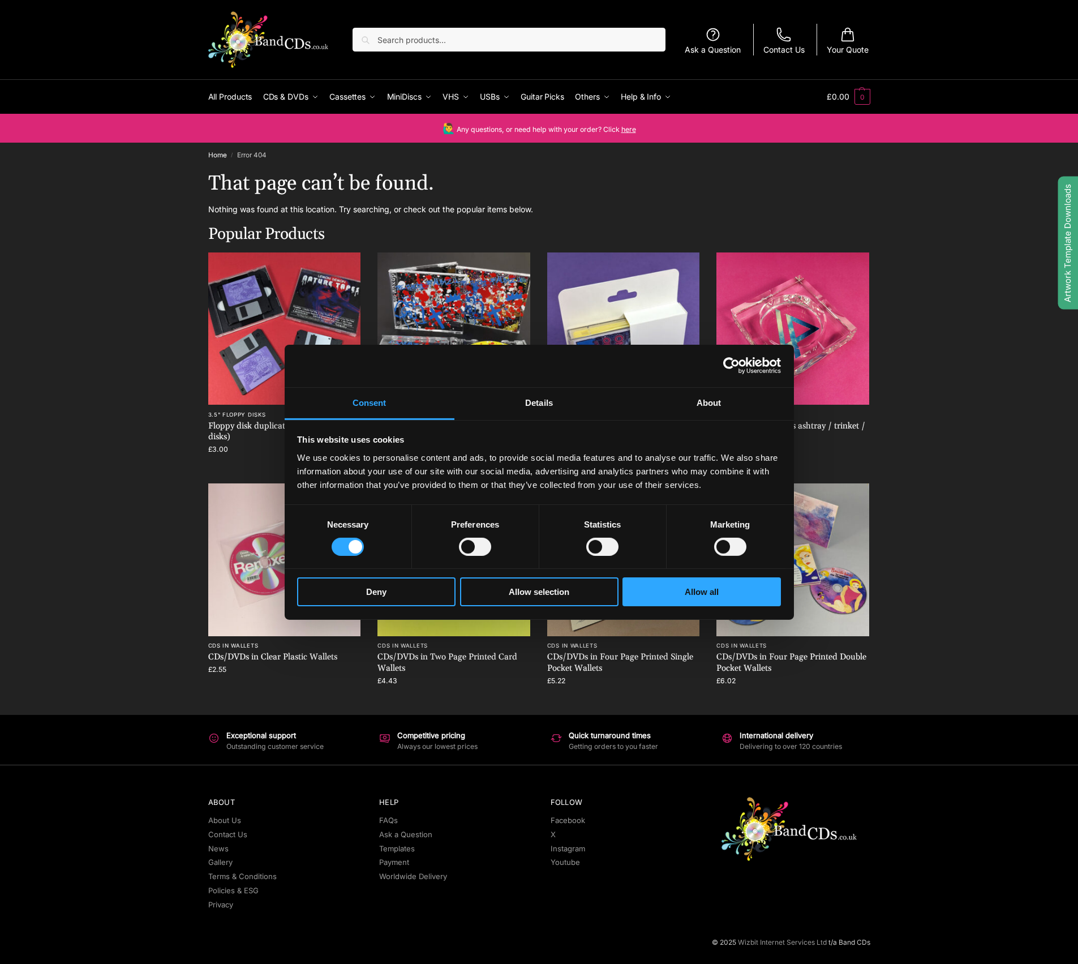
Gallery (220, 862)
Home (217, 155)
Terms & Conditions (242, 876)
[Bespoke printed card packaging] (623, 328)
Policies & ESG (233, 890)
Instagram (568, 848)
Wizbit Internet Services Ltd (782, 942)
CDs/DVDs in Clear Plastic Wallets (272, 657)
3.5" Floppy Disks (237, 415)
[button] (848, 97)
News (218, 848)
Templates (397, 848)
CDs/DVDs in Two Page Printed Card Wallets (447, 663)
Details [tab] (539, 402)
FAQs (388, 820)
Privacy (220, 904)
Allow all (702, 592)
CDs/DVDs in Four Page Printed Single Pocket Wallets (620, 663)
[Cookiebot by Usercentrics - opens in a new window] (731, 365)
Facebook (568, 820)
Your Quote (848, 49)
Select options (284, 692)
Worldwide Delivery (413, 876)
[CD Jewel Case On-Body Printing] (453, 328)
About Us (224, 820)
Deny (376, 592)
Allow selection (539, 592)
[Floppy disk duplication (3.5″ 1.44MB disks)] (284, 328)
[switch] (475, 547)
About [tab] (709, 402)
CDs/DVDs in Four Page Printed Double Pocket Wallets (791, 663)
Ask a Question (713, 49)
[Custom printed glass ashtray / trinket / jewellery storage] (792, 328)
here (628, 129)
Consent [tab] (369, 402)
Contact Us (784, 49)
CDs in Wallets (233, 645)
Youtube (565, 862)
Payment (394, 862)
